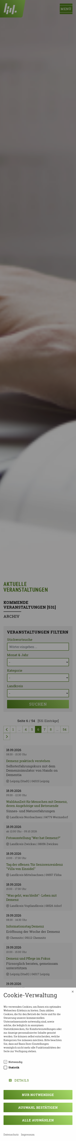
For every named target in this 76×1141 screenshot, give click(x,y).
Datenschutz (11, 1134)
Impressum (27, 1134)
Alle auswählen (38, 1120)
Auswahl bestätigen (38, 1107)
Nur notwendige (38, 1095)
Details (21, 1079)
